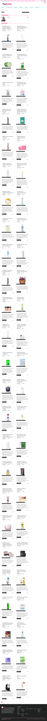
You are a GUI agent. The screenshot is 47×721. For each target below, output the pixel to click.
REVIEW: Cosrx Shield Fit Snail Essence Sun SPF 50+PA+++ (22, 165)
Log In (45, 2)
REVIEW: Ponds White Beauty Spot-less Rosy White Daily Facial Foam (8, 490)
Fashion (22, 708)
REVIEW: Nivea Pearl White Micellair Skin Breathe (7, 408)
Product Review (8, 41)
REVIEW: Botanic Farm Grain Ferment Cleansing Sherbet (8, 298)
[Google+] (43, 1)
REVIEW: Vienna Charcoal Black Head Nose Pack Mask (8, 624)
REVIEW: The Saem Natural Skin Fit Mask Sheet (21, 571)
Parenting (35, 708)
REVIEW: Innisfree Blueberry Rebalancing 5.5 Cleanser (22, 380)
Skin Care (23, 41)
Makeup (3, 124)
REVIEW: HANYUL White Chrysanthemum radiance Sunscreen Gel (7, 436)
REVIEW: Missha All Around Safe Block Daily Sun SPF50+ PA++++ (22, 27)
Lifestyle (27, 708)
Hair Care (3, 41)
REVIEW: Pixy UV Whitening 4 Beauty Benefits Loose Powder (7, 544)
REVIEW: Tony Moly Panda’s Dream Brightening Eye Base (7, 677)
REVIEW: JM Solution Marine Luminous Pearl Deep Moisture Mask (22, 110)
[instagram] (45, 1)
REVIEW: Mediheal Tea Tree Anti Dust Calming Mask (22, 55)
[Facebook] (41, 1)
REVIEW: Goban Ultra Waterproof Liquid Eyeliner (7, 110)
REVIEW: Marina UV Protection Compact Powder (21, 137)
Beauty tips (18, 708)
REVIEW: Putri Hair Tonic (8, 597)
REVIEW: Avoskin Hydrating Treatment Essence (21, 624)
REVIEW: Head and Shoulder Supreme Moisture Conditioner (7, 27)
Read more (18, 187)
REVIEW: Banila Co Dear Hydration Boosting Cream (7, 517)
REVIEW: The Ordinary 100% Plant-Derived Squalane (21, 326)
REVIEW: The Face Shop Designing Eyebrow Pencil (7, 271)
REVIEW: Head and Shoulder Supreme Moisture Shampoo (7, 571)
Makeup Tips (31, 708)
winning (8, 17)
